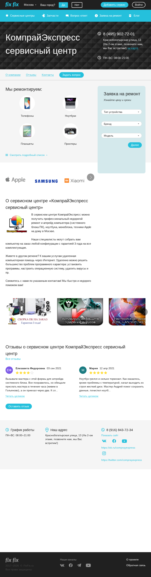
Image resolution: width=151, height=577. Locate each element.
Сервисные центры (22, 15)
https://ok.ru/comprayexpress (118, 447)
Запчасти (52, 15)
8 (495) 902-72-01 (119, 34)
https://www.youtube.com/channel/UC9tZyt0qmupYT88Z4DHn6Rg (124, 441)
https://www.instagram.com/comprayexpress (104, 453)
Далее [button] (135, 145)
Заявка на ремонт (110, 15)
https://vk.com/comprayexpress (104, 441)
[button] (71, 75)
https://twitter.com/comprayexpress (121, 459)
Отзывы (31, 74)
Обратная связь (135, 565)
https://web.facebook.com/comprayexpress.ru (114, 441)
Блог (137, 15)
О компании (13, 74)
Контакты (48, 74)
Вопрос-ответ (78, 15)
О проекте (132, 559)
